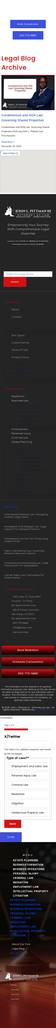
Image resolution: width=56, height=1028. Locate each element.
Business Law (19, 400)
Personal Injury (21, 433)
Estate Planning (21, 442)
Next (12, 824)
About (15, 309)
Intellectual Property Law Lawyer (31, 422)
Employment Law (26, 886)
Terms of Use (19, 350)
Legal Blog (10, 506)
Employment (19, 429)
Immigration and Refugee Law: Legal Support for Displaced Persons (25, 527)
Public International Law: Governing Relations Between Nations (24, 552)
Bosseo (39, 709)
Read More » (8, 142)
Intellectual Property (30, 891)
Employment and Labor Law (30, 766)
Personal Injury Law (24, 775)
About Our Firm (21, 944)
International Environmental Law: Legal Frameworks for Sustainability (26, 564)
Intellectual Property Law (28, 812)
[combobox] (28, 274)
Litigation (18, 803)
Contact (16, 317)
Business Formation (28, 864)
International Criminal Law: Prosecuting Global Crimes (26, 540)
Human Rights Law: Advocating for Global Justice (24, 576)
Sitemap (49, 709)
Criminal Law (19, 437)
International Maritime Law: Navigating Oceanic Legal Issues (26, 515)
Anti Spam (18, 335)
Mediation (18, 396)
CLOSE (10, 836)
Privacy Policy (20, 357)
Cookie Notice (20, 342)
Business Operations (29, 869)
